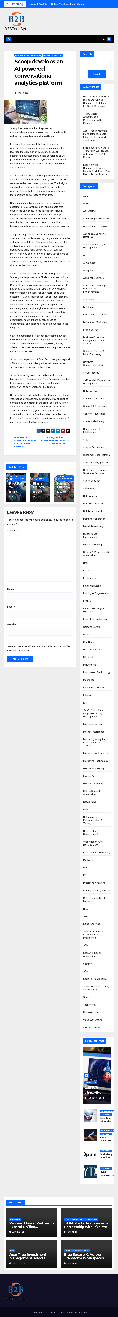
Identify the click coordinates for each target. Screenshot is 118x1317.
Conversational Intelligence (91, 430)
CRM (86, 439)
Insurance (89, 679)
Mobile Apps (90, 776)
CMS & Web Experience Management (96, 382)
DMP (86, 563)
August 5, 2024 (95, 1098)
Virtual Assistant (92, 1027)
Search (87, 54)
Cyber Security (91, 480)
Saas (86, 916)
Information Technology (96, 672)
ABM (86, 195)
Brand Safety (90, 329)
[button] (104, 39)
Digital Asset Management (90, 535)
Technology (89, 1004)
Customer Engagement (96, 462)
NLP (85, 809)
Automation (89, 299)
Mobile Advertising (93, 768)
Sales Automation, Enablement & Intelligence (93, 934)
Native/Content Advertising (91, 793)
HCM (86, 634)
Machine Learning (93, 724)
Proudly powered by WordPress (43, 1312)
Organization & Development (91, 833)
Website (11, 624)
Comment (13, 530)
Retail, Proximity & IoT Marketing (95, 900)
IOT (85, 702)
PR (84, 875)
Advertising (89, 210)
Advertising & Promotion (96, 218)
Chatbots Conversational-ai (28, 55)
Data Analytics (91, 496)
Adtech (87, 203)
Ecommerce (90, 578)
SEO (85, 971)
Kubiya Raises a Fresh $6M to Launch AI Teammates (53, 440)
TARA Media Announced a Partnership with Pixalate (86, 1225)
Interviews (89, 695)
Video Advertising (92, 1019)
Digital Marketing (92, 544)
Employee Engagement (96, 593)
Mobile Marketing (93, 783)
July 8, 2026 (18, 1232)
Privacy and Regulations (96, 890)
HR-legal (88, 657)
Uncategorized (91, 1012)
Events (87, 600)
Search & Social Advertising (92, 954)
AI (84, 255)
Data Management (93, 503)
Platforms (88, 860)
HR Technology (92, 649)
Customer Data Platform (96, 454)
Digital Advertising (93, 526)
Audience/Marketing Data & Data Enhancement (94, 288)
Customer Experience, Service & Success (95, 472)
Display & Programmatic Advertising (96, 554)
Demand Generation (94, 518)
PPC (85, 867)
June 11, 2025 (73, 1232)
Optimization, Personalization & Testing (93, 820)
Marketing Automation (95, 753)
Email (11, 606)
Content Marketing (93, 421)
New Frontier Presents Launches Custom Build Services (25, 442)
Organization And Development (93, 843)
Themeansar (83, 1312)
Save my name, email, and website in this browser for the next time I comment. (38, 648)
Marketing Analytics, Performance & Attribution (94, 742)
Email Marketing (92, 585)
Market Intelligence (94, 731)
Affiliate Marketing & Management (94, 246)
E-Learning (89, 570)
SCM (86, 945)
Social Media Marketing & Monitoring (96, 988)
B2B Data (88, 307)
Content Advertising (94, 413)
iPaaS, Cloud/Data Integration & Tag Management (93, 713)
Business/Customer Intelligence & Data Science (94, 340)
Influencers (89, 664)
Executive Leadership (95, 619)
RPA (85, 908)
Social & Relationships (95, 978)
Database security (93, 511)
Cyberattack (90, 488)
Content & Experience (95, 406)
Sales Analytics (91, 923)
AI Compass (90, 262)
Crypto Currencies (93, 447)
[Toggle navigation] (56, 39)
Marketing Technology (95, 760)
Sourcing (88, 997)
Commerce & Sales (93, 398)
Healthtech (89, 642)
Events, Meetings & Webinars (93, 610)
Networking (89, 801)
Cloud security (91, 372)
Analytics (88, 270)
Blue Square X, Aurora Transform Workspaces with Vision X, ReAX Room (85, 1258)
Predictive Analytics (94, 882)
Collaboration (90, 391)
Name (11, 589)
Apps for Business (93, 277)
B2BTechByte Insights (95, 314)
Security (88, 963)
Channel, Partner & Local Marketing (94, 353)
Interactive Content (52, 55)
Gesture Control (92, 626)
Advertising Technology (96, 226)
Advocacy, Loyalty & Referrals (94, 235)
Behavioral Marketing (95, 322)
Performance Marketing (96, 852)
